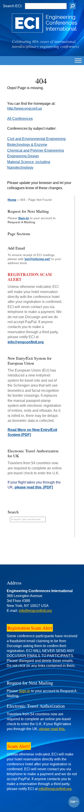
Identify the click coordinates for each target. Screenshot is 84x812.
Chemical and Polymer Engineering (35, 150)
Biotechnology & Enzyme (27, 145)
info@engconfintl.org (26, 342)
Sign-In (23, 218)
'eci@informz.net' (37, 259)
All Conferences (20, 118)
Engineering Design (23, 156)
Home (12, 199)
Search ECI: (12, 6)
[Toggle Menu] (78, 60)
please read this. (52, 729)
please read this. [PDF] (34, 487)
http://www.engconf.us (24, 108)
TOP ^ (74, 801)
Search (13, 511)
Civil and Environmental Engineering (36, 139)
